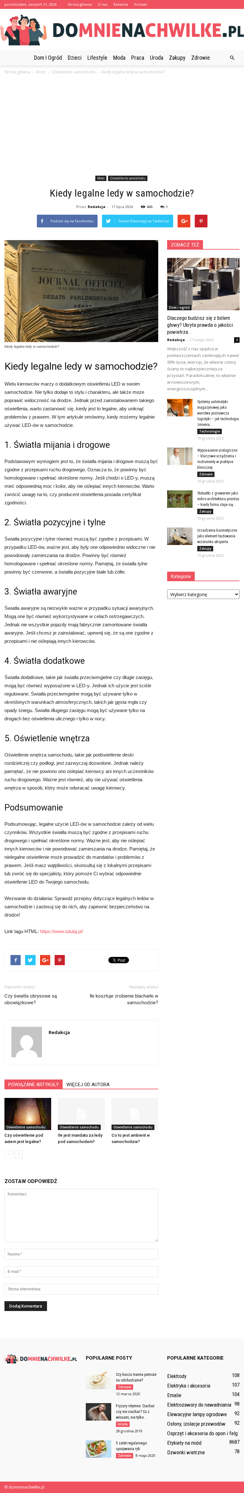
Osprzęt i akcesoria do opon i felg (202, 1433)
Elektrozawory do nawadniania (199, 1405)
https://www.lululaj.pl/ (61, 931)
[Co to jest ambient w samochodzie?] (135, 1114)
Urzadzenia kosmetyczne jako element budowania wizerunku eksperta (217, 536)
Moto (101, 178)
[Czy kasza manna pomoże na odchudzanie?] (98, 1380)
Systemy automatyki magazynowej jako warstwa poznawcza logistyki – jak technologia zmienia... (218, 413)
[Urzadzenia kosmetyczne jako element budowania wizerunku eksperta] (180, 536)
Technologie (209, 431)
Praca (137, 57)
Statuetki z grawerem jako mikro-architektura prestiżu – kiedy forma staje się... (218, 499)
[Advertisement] (122, 126)
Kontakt (140, 4)
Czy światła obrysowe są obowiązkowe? (30, 999)
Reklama (120, 4)
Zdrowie (200, 57)
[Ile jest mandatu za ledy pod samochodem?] (81, 1114)
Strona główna (80, 4)
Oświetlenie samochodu (128, 178)
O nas (102, 4)
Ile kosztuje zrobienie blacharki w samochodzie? (124, 999)
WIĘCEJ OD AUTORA (88, 1084)
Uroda (156, 57)
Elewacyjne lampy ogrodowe (197, 1414)
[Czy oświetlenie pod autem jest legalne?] (27, 1114)
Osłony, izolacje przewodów (196, 1424)
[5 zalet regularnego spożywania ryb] (98, 1449)
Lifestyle (97, 57)
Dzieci (75, 57)
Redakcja (96, 206)
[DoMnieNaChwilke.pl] (122, 30)
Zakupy (177, 57)
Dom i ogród (48, 57)
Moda (119, 57)
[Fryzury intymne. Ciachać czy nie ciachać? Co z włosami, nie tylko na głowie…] (98, 1412)
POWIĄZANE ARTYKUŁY (33, 1084)
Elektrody (176, 1376)
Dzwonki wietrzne (186, 1452)
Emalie (174, 1395)
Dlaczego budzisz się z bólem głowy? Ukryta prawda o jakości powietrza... (200, 325)
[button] (232, 57)
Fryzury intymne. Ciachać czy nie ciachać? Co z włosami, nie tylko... (135, 1412)
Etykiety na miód (184, 1443)
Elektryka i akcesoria (188, 1385)
